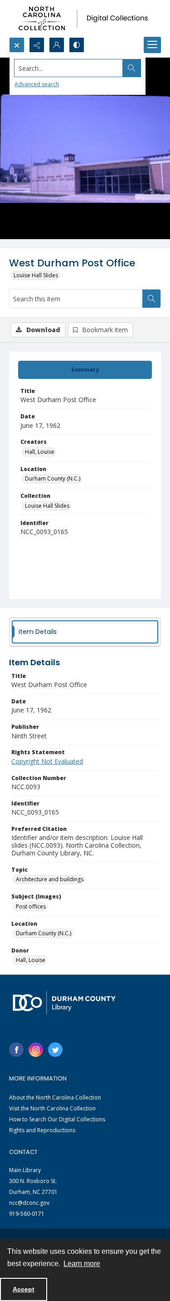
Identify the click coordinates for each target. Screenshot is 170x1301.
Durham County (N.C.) (52, 478)
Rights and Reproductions (42, 1130)
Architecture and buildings (49, 879)
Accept (23, 1289)
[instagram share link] (36, 1049)
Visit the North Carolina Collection (52, 1108)
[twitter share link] (55, 1049)
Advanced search (37, 84)
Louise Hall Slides (36, 275)
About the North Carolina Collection (55, 1097)
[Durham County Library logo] (64, 1002)
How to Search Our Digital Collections (57, 1119)
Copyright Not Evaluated (47, 761)
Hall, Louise (39, 452)
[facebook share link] (16, 1049)
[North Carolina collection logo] (85, 19)
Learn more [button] (81, 1263)
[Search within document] (151, 299)
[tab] (85, 369)
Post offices (31, 906)
